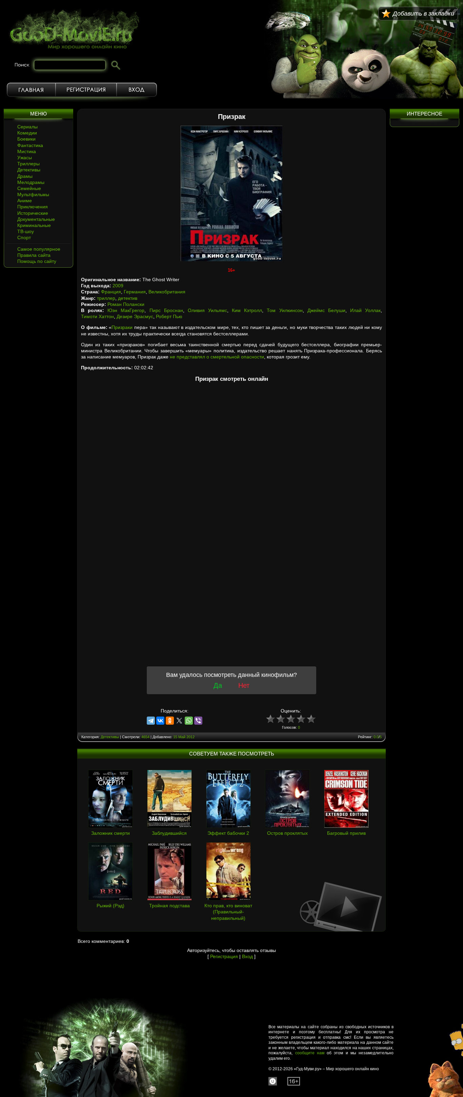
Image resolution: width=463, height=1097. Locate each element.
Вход (137, 90)
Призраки (122, 327)
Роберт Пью (169, 316)
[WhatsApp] (189, 721)
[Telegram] (151, 721)
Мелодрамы (30, 182)
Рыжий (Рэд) (110, 905)
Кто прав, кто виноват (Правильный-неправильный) (228, 911)
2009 (118, 285)
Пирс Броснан (166, 310)
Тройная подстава (169, 905)
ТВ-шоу (25, 231)
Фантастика (30, 145)
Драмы (25, 176)
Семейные (29, 188)
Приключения (32, 206)
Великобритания (166, 291)
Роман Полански (125, 304)
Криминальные (34, 225)
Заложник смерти (110, 833)
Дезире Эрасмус (135, 316)
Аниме (24, 200)
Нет (243, 685)
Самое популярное (38, 249)
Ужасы (24, 157)
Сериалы (27, 126)
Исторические (32, 213)
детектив (127, 298)
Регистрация (86, 90)
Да (218, 685)
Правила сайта (34, 255)
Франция (111, 291)
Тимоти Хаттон (97, 316)
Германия (135, 291)
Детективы (28, 169)
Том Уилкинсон (284, 310)
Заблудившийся (169, 833)
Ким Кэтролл (247, 310)
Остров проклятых (287, 833)
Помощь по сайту (36, 261)
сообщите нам (309, 1053)
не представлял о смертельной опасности (217, 356)
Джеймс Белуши (326, 310)
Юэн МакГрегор (125, 310)
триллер (106, 298)
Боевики (26, 139)
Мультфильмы (33, 194)
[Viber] (198, 721)
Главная (31, 90)
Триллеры (28, 163)
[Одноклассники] (170, 721)
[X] (179, 721)
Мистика (26, 151)
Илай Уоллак (365, 310)
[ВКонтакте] (160, 721)
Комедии (27, 133)
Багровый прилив (346, 833)
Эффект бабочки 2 (228, 833)
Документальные (36, 219)
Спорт (24, 237)
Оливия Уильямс (207, 310)
